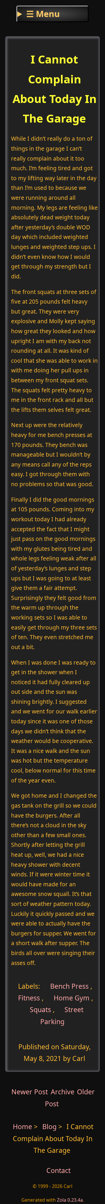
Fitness (29, 997)
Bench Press (68, 985)
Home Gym (72, 997)
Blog (50, 1126)
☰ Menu (43, 13)
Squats (40, 1009)
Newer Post (29, 1091)
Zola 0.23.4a (70, 1200)
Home (22, 1126)
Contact (58, 1170)
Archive (62, 1091)
